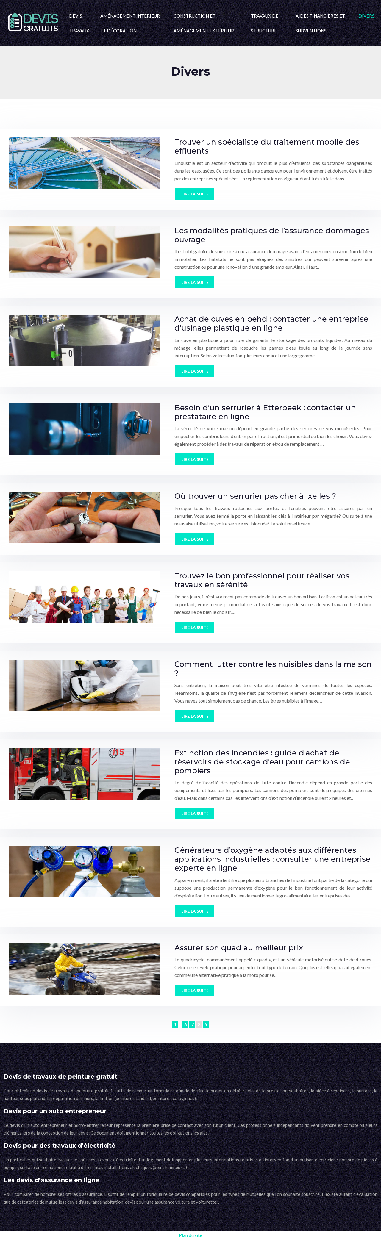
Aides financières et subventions (320, 23)
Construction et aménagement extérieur (204, 23)
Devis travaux (79, 23)
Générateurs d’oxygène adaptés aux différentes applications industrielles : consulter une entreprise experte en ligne (272, 859)
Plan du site (190, 1235)
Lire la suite (194, 194)
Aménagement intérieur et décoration (130, 23)
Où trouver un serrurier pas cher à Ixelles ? (255, 496)
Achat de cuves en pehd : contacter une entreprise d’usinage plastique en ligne (271, 323)
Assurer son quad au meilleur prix (238, 947)
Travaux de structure (264, 23)
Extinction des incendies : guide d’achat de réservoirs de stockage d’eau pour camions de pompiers (262, 761)
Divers (366, 15)
